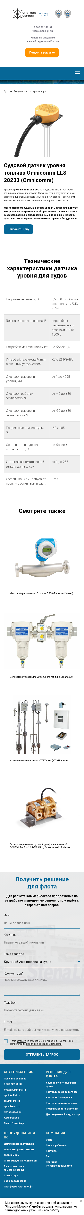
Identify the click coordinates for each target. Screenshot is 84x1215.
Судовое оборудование (16, 95)
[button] (18, 233)
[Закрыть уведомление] (81, 1201)
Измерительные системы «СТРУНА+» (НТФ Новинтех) (40, 764)
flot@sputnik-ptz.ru (43, 31)
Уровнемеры (39, 95)
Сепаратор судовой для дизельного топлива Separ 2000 (41, 680)
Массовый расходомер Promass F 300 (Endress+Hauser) (41, 597)
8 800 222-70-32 (43, 27)
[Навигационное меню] (77, 73)
